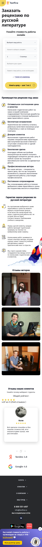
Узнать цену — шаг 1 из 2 (20, 85)
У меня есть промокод (22, 77)
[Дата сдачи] (21, 64)
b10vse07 (8, 537)
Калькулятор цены (12, 543)
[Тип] (27, 57)
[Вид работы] (21, 43)
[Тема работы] (21, 71)
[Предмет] (21, 50)
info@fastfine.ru (21, 510)
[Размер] (11, 57)
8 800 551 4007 (33, 3)
